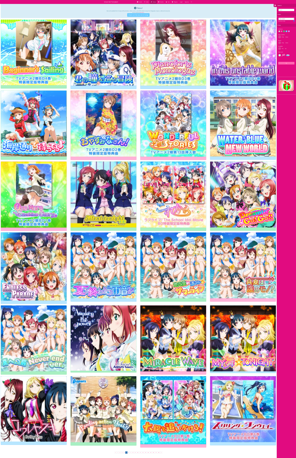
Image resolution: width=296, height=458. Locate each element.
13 (145, 452)
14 (148, 452)
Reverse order (281, 21)
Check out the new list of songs (138, 15)
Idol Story (142, 12)
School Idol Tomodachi (111, 2)
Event (279, 40)
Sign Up (187, 2)
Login (181, 2)
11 (140, 452)
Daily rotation (281, 34)
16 (153, 452)
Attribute (280, 29)
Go (286, 63)
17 (156, 452)
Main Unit (280, 52)
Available (280, 46)
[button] (168, 2)
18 (158, 452)
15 (150, 452)
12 (142, 452)
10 (137, 452)
